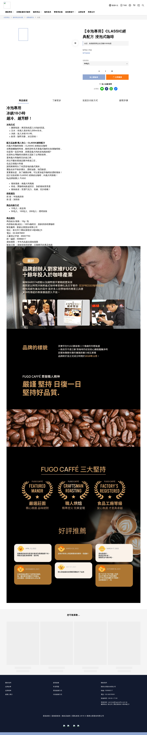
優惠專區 (8, 12)
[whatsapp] (111, 88)
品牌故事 (81, 12)
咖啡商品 (36, 12)
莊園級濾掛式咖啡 (23, 12)
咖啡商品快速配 (18, 17)
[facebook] (106, 88)
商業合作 (91, 12)
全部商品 (7, 17)
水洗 (38, 17)
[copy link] (115, 88)
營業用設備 (58, 12)
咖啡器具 (47, 12)
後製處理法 (30, 17)
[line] (102, 88)
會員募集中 (69, 12)
